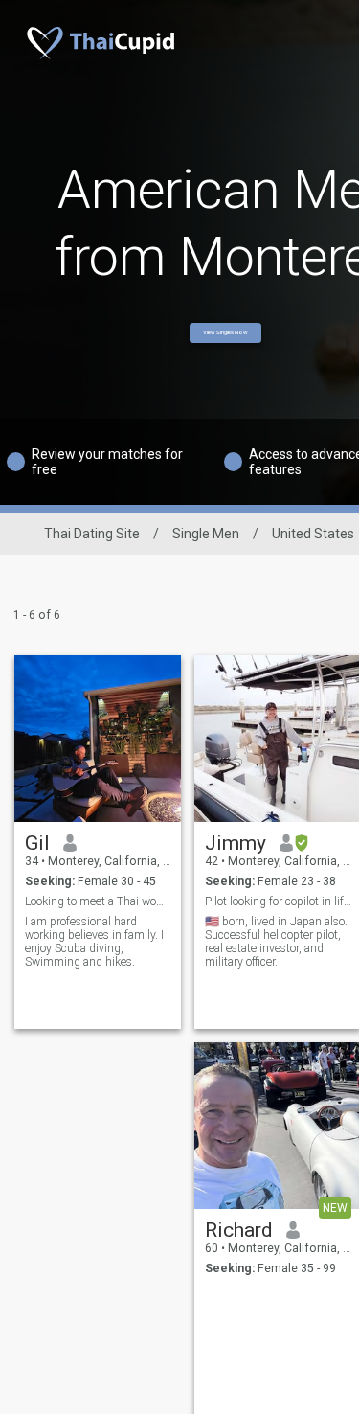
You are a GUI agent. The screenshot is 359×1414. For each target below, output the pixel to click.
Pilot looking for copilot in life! (278, 901)
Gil (37, 843)
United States (313, 533)
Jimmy (235, 843)
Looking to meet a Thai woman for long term (98, 901)
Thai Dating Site (92, 533)
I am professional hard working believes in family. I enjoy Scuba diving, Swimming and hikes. (94, 942)
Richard (239, 1230)
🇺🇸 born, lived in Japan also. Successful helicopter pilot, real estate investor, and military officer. (276, 942)
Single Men (205, 533)
